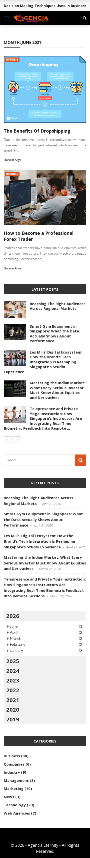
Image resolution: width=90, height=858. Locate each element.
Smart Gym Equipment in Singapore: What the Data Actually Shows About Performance (54, 334)
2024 (12, 670)
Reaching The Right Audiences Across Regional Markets (58, 306)
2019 (12, 719)
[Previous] (7, 439)
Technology (15, 804)
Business (12, 59)
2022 (12, 690)
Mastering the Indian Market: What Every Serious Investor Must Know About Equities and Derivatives (57, 390)
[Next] (16, 439)
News (9, 796)
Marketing (14, 788)
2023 (12, 680)
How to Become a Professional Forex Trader (39, 236)
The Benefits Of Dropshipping (37, 131)
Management (16, 780)
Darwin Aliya (13, 160)
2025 (12, 661)
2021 (12, 700)
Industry (12, 772)
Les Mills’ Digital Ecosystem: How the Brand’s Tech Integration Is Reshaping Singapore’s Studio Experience (43, 362)
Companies (14, 764)
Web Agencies (17, 813)
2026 (12, 615)
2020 (12, 709)
